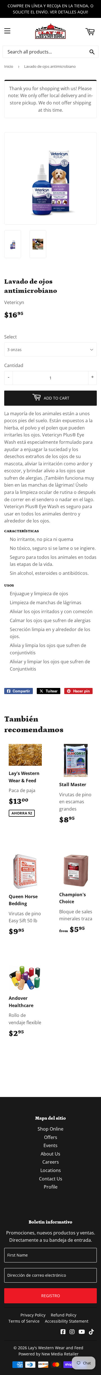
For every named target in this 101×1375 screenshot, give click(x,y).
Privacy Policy (32, 1315)
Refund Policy (63, 1315)
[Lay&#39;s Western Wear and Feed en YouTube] (82, 1332)
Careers (50, 1162)
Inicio (8, 66)
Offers (50, 1137)
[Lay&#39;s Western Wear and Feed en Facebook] (63, 1332)
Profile (51, 1187)
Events (50, 1145)
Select (10, 337)
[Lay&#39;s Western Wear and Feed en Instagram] (72, 1332)
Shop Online (50, 1129)
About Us (50, 1154)
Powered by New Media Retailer (49, 1354)
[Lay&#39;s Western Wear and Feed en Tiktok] (91, 1332)
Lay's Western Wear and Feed (55, 1347)
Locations (50, 1170)
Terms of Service (24, 1321)
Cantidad (13, 365)
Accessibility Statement (66, 1321)
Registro (50, 1295)
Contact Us (50, 1179)
